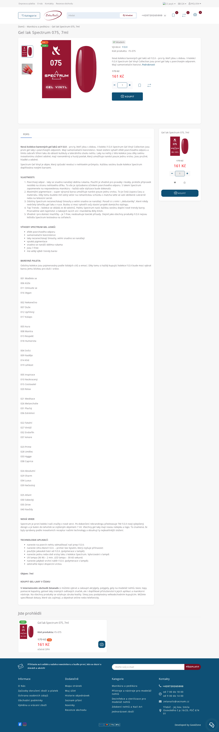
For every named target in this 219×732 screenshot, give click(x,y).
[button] (27, 42)
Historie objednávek (77, 695)
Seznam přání (73, 700)
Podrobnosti (148, 64)
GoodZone (195, 724)
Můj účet (195, 3)
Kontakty (49, 3)
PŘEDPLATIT (192, 666)
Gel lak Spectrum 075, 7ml (53, 622)
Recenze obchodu (64, 3)
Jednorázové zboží (123, 711)
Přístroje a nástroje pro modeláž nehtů (132, 692)
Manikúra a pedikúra (124, 685)
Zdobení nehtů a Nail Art (127, 706)
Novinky (70, 705)
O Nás (21, 685)
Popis (26, 134)
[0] (184, 15)
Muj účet (70, 690)
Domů (21, 26)
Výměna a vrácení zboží (32, 705)
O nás (40, 3)
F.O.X (124, 46)
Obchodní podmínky (30, 700)
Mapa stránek (73, 685)
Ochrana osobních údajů (33, 695)
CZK (182, 3)
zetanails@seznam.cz (176, 701)
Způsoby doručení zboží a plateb (38, 690)
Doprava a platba (27, 3)
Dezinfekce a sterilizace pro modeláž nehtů (129, 700)
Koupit (129, 96)
